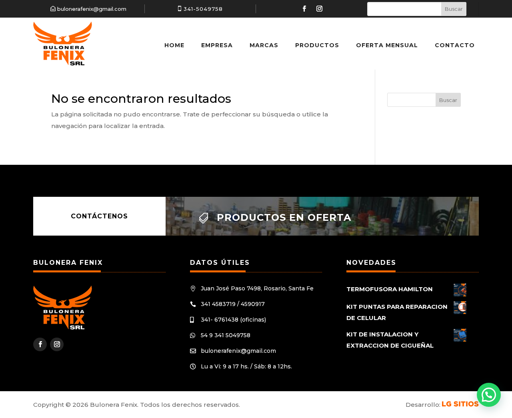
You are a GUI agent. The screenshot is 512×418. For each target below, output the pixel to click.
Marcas (264, 45)
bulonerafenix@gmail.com (91, 9)
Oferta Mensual (387, 45)
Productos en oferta (284, 217)
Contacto (455, 45)
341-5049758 (203, 9)
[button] (489, 395)
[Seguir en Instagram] (319, 9)
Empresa (217, 45)
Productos (317, 45)
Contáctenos (99, 216)
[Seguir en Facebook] (304, 9)
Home (174, 45)
